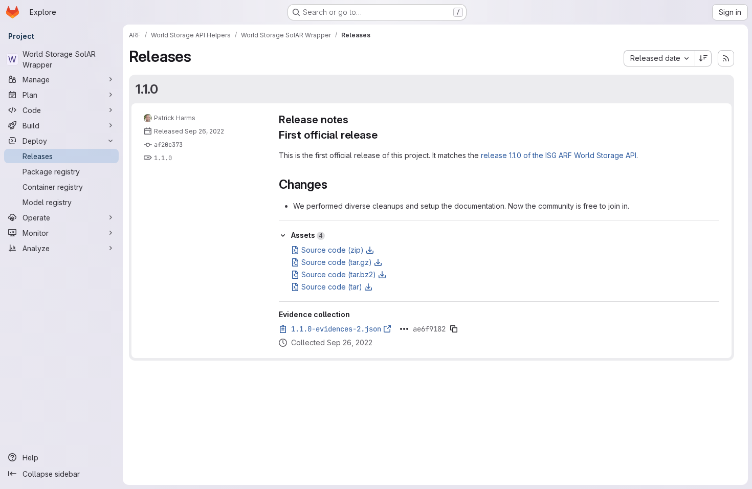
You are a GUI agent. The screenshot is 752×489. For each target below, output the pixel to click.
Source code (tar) (331, 286)
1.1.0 (147, 89)
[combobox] (659, 58)
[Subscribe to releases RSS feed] (726, 58)
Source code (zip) (332, 250)
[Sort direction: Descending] (703, 58)
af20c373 (168, 145)
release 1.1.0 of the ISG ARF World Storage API (558, 155)
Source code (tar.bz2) (338, 274)
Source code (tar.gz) (336, 262)
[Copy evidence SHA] (454, 329)
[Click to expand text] (404, 329)
